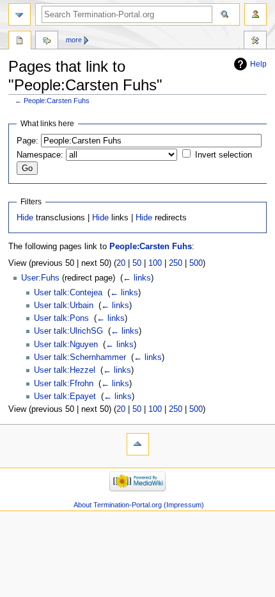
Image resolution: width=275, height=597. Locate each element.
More (74, 40)
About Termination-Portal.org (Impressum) (139, 505)
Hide (25, 217)
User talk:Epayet (65, 396)
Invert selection (223, 155)
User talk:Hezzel (64, 370)
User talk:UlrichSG (68, 331)
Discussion (47, 41)
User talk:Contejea (68, 292)
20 (120, 263)
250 (175, 263)
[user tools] (255, 14)
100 (155, 263)
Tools (255, 41)
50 (136, 263)
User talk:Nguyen (66, 344)
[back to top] (138, 444)
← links (137, 278)
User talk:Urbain (63, 305)
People (20, 41)
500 (196, 263)
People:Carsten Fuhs (57, 100)
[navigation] (19, 14)
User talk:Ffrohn (63, 383)
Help (258, 64)
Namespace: (40, 155)
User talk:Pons (61, 318)
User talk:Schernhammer (80, 357)
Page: (27, 140)
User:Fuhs (40, 278)
